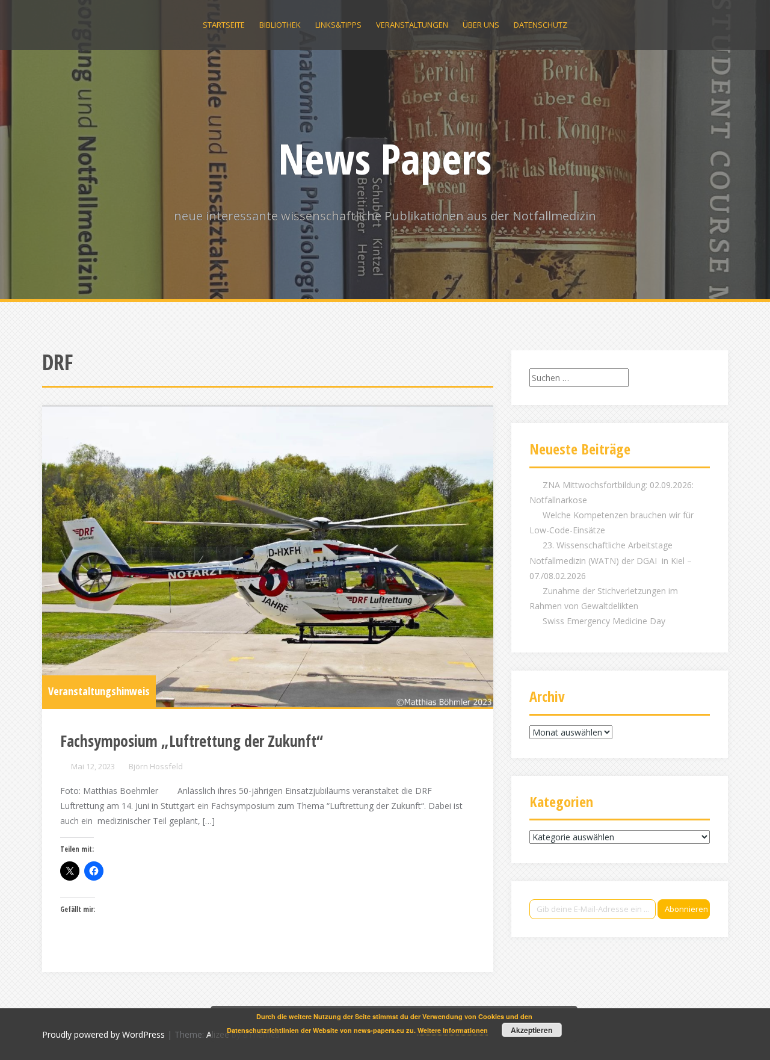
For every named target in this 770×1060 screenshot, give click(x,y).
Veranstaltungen (412, 24)
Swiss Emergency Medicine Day (604, 621)
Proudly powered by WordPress (103, 1034)
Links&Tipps (338, 24)
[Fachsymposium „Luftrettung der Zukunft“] (267, 556)
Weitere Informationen (452, 1030)
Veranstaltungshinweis (99, 691)
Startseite (224, 24)
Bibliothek (280, 24)
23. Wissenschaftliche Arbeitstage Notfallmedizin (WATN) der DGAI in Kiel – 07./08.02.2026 (610, 560)
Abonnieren (686, 908)
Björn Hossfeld (156, 766)
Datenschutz (540, 24)
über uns (481, 24)
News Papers (385, 158)
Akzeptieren (531, 1029)
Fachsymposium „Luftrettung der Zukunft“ (191, 741)
